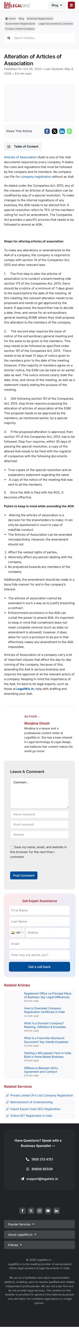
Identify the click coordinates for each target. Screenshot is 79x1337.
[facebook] (22, 1210)
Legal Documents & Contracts (55, 23)
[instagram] (39, 1210)
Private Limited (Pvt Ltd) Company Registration (41, 1095)
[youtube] (48, 1210)
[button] (22, 146)
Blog (21, 18)
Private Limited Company (19, 28)
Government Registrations (20, 23)
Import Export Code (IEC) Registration (35, 1109)
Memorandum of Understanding (31, 1102)
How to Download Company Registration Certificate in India (44, 1010)
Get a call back (39, 967)
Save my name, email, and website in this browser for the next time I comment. (38, 852)
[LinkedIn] (62, 131)
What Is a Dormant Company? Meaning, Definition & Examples (45, 1025)
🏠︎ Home (10, 18)
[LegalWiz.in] (17, 3)
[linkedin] (56, 1210)
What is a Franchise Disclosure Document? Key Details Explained (46, 1039)
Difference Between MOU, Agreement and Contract (41, 1069)
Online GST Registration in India (31, 1115)
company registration (35, 177)
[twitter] (31, 1210)
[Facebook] (47, 131)
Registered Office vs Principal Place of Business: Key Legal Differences (47, 995)
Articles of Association (20, 157)
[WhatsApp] (69, 131)
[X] (54, 131)
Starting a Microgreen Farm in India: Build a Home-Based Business (48, 1054)
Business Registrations (40, 18)
